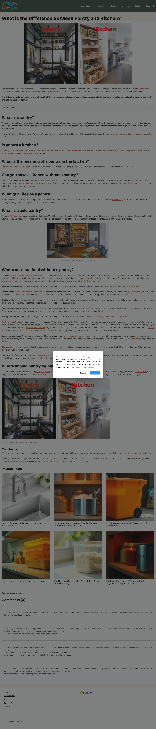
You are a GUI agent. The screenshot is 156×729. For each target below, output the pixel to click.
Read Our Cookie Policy (85, 367)
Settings (83, 373)
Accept (95, 373)
